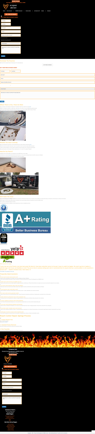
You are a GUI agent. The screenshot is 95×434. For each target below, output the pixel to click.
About (42, 10)
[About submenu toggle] (45, 11)
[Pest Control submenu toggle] (14, 11)
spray (30, 144)
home (18, 109)
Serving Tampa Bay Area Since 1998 (15, 2)
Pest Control (9, 10)
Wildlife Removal (18, 10)
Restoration (28, 10)
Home (4, 10)
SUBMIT (3, 56)
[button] (11, 14)
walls (30, 106)
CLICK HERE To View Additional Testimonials (7, 271)
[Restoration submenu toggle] (32, 11)
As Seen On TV (37, 10)
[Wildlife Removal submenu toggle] (24, 11)
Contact (48, 10)
